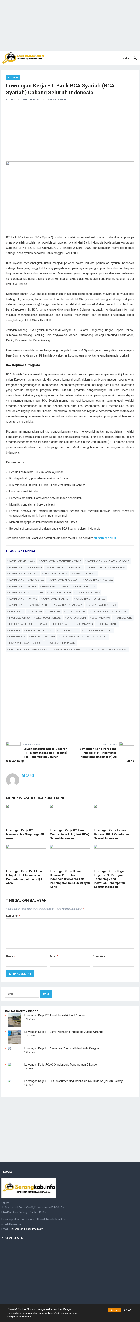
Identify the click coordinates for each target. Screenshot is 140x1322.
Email (54, 956)
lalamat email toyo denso (102, 605)
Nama (10, 956)
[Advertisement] (70, 25)
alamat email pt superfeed (90, 599)
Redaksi (11, 99)
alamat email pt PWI (60, 592)
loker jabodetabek (19, 618)
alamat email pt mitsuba (22, 586)
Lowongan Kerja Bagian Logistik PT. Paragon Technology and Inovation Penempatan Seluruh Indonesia (110, 879)
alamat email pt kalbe (56, 573)
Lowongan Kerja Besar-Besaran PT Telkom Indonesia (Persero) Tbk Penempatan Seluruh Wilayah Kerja (70, 879)
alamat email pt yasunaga (68, 605)
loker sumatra (17, 637)
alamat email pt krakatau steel (26, 580)
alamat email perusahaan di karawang (108, 561)
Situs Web (99, 956)
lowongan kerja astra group (25, 643)
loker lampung (123, 618)
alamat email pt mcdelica (99, 580)
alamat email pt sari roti (56, 599)
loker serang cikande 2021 (98, 630)
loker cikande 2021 (76, 611)
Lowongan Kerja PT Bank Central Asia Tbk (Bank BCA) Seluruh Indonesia (69, 834)
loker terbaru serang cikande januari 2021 (84, 637)
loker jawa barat (76, 618)
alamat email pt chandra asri (25, 567)
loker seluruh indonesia (39, 630)
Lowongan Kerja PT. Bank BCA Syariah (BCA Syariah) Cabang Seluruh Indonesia (51, 649)
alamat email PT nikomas (55, 586)
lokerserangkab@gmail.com (27, 1228)
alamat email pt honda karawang (107, 567)
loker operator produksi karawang (73, 624)
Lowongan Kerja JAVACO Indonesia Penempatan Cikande (60, 1064)
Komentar (13, 915)
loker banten (16, 611)
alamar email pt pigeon (22, 561)
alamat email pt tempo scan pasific (28, 605)
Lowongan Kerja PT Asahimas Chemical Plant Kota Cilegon (61, 1048)
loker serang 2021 (68, 630)
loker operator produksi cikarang (28, 624)
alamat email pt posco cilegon (26, 592)
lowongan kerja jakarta (61, 643)
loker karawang (101, 618)
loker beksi (36, 611)
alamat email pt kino (85, 573)
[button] (123, 58)
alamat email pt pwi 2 (88, 592)
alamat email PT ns (85, 586)
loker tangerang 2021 (43, 637)
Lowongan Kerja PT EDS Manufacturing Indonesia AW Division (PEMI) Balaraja (73, 1081)
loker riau (15, 630)
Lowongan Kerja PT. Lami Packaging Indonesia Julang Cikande (63, 1032)
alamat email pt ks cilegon (64, 580)
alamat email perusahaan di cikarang (61, 561)
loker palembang (107, 624)
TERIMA (114, 1309)
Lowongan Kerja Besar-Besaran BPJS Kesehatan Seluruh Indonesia (111, 834)
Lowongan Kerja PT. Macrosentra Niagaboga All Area (25, 834)
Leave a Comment (56, 99)
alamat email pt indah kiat (23, 573)
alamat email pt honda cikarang (65, 567)
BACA (127, 1309)
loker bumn (53, 611)
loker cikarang (100, 611)
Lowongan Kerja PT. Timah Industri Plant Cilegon (54, 1015)
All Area (13, 77)
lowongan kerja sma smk (114, 649)
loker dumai (120, 611)
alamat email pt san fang (23, 599)
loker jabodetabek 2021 (48, 618)
